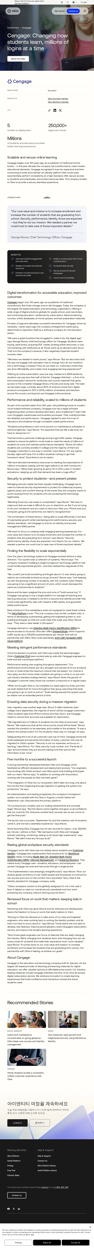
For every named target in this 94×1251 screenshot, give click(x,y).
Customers (13, 27)
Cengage (12, 302)
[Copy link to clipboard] (49, 110)
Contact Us (42, 1161)
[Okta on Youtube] (8, 1209)
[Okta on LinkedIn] (19, 1209)
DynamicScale (60, 631)
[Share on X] (60, 110)
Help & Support (44, 1156)
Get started (60, 11)
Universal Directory (69, 860)
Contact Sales (13, 1175)
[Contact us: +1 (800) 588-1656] (62, 2)
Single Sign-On (40, 856)
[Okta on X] (14, 1209)
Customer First (22, 656)
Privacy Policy (23, 1235)
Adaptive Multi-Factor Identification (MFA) (55, 628)
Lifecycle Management (42, 860)
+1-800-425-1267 (61, 1187)
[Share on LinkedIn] (54, 110)
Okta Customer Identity (58, 99)
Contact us (73, 11)
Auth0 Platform (13, 1161)
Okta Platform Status (47, 1166)
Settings (18, 1243)
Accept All (75, 1243)
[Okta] (13, 11)
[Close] (90, 1227)
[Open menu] (84, 11)
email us (44, 1187)
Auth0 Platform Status (47, 1170)
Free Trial (11, 1170)
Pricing (10, 1166)
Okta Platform (19, 613)
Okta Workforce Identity (58, 102)
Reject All (47, 1243)
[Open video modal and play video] (47, 197)
